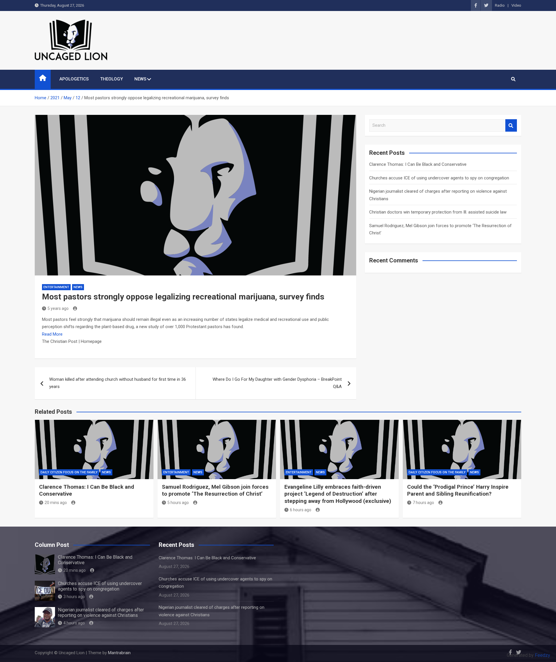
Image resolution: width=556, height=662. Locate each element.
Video (516, 5)
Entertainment (56, 287)
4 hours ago (74, 623)
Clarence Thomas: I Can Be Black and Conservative (418, 164)
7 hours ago (423, 502)
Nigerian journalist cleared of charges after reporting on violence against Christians (101, 612)
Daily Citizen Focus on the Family (69, 472)
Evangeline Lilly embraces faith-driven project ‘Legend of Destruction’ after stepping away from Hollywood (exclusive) (337, 493)
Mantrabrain (119, 652)
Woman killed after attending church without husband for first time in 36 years (117, 383)
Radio (500, 5)
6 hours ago (300, 509)
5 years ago (58, 308)
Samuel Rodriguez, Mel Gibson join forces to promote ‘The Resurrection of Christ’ (215, 490)
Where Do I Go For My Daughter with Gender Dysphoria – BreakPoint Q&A (277, 383)
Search (511, 125)
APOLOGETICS (74, 79)
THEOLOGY (111, 79)
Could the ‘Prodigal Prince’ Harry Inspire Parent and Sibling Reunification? (458, 490)
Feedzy (542, 655)
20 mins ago (56, 502)
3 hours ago (74, 596)
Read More (52, 334)
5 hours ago (178, 502)
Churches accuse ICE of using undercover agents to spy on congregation (439, 178)
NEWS (140, 79)
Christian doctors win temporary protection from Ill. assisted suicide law (437, 212)
